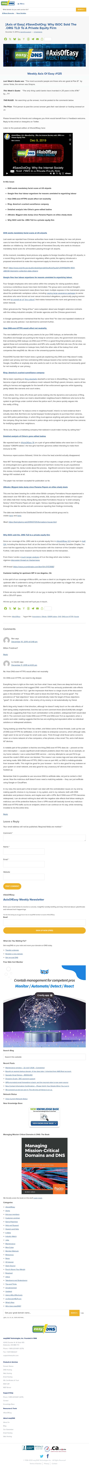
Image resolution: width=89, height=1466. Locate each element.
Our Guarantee (8, 1429)
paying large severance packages (61, 293)
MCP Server (7, 1387)
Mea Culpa (9, 1247)
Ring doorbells (31, 379)
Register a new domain (14, 954)
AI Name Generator (8, 13)
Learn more (38, 1198)
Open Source (10, 1266)
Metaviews (9, 1255)
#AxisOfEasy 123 (63, 541)
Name (6, 847)
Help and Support (12, 1225)
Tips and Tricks (11, 1284)
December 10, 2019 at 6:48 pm (24, 642)
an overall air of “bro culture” (23, 299)
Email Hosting (7, 1377)
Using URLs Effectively (13, 1295)
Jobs (7, 1240)
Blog (4, 1426)
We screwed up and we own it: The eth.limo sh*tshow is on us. (28, 1090)
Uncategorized (11, 1288)
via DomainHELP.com (13, 1299)
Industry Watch (11, 1236)
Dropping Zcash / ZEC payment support (20, 1079)
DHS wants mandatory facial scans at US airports (25, 233)
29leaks (44, 617)
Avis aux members (12, 1214)
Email (6, 859)
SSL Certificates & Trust (11, 1380)
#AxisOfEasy (16, 617)
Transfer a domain (12, 950)
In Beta (8, 1233)
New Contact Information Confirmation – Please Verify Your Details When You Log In (37, 1086)
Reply (5, 654)
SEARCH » (81, 9)
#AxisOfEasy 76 (27, 442)
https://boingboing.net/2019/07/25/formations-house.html (32, 522)
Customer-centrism (12, 1218)
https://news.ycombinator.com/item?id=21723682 (33, 567)
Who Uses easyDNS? (13, 1306)
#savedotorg (36, 617)
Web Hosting (7, 1373)
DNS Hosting (7, 1370)
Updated (8, 1291)
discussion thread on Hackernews (25, 560)
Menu (22, 4)
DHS (59, 617)
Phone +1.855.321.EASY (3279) (13, 1397)
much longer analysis (30, 557)
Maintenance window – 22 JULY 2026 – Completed (24, 1068)
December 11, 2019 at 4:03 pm (24, 665)
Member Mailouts (12, 1251)
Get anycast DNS (11, 958)
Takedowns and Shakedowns (16, 1280)
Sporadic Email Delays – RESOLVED (18, 1075)
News (7, 1258)
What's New (9, 1302)
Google (76, 617)
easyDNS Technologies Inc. (42, 1460)
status (7, 1277)
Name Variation (21, 13)
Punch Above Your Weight (15, 1269)
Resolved (8, 1273)
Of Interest (9, 1262)
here (11, 515)
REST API (6, 1384)
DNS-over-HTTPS (67, 617)
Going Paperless (11, 1222)
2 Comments (38, 32)
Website (6, 872)
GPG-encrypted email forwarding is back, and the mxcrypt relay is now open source (36, 1082)
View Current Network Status (16, 1099)
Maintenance (10, 1244)
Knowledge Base (9, 1404)
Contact (5, 1401)
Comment (8, 833)
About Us (6, 1422)
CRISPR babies (52, 617)
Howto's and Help (12, 1229)
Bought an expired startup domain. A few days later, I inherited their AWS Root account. (38, 1071)
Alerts (7, 1211)
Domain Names (8, 1366)
